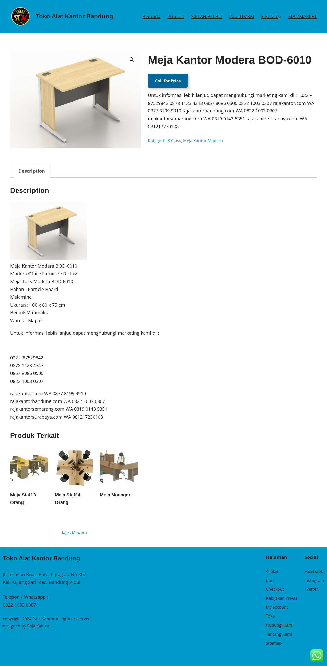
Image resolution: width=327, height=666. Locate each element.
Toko (270, 616)
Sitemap (274, 643)
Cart (270, 580)
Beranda (151, 16)
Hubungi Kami (279, 625)
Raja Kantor (38, 626)
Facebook (314, 571)
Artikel (272, 571)
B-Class (174, 140)
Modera (79, 532)
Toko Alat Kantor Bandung (74, 16)
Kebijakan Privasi (282, 598)
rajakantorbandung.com (36, 401)
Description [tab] (31, 171)
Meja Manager (115, 494)
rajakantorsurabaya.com (36, 417)
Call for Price (168, 80)
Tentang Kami (279, 634)
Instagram (314, 580)
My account (277, 607)
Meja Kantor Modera (203, 140)
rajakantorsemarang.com (37, 409)
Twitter (311, 589)
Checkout (275, 589)
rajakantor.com (26, 393)
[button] (131, 59)
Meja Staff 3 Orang (23, 498)
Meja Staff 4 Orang (67, 498)
